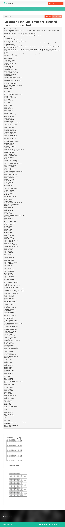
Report (49, 16)
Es (8, 3)
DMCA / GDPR (52, 524)
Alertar (59, 524)
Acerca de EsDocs (43, 524)
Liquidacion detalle (14, 465)
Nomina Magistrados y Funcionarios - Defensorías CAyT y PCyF (19, 502)
